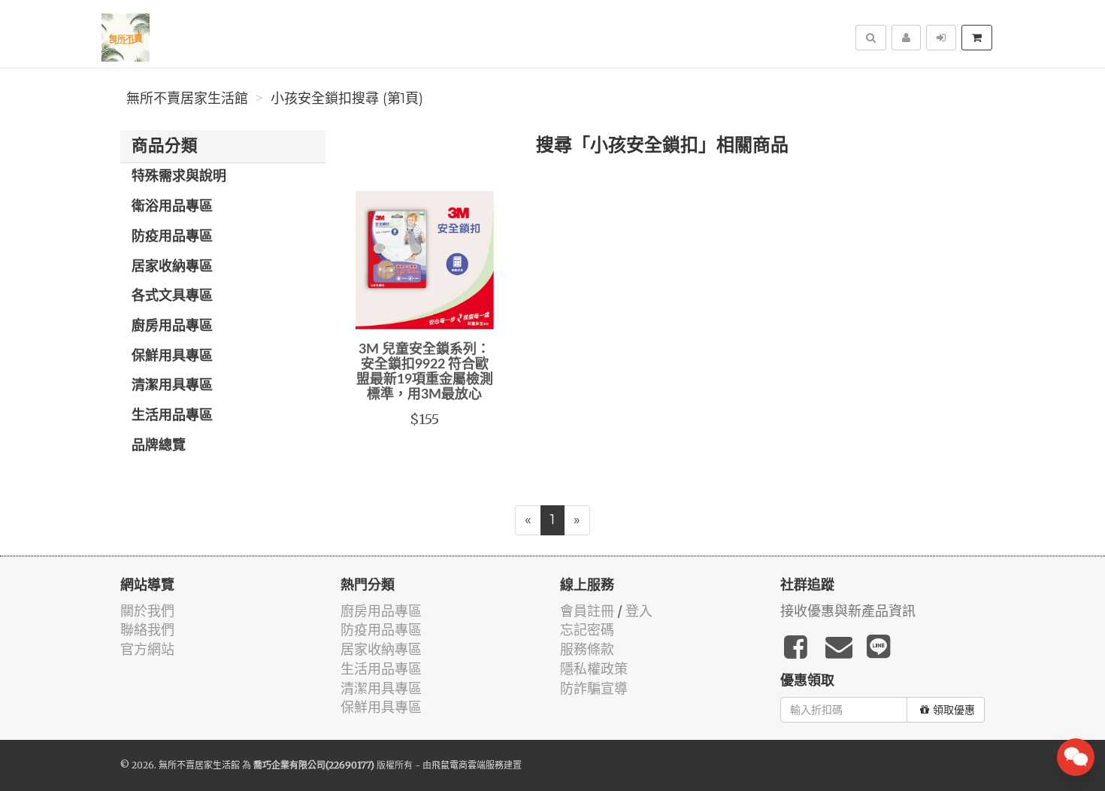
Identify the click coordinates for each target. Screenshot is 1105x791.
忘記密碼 (587, 629)
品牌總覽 (159, 446)
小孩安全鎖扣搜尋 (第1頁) (347, 98)
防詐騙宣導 (594, 688)
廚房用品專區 (172, 326)
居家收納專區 (172, 267)
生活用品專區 (172, 416)
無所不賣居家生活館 (187, 98)
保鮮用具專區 (172, 356)
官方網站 (147, 649)
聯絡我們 (147, 629)
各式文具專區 (172, 296)
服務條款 (587, 649)
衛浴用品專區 (172, 207)
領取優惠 (954, 710)
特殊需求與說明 (179, 176)
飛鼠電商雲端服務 (467, 765)
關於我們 (147, 611)
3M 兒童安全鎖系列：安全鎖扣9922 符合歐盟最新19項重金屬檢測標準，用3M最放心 (424, 372)
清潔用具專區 (172, 385)
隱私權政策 (594, 668)
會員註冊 (587, 611)
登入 (638, 611)
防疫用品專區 (172, 237)
